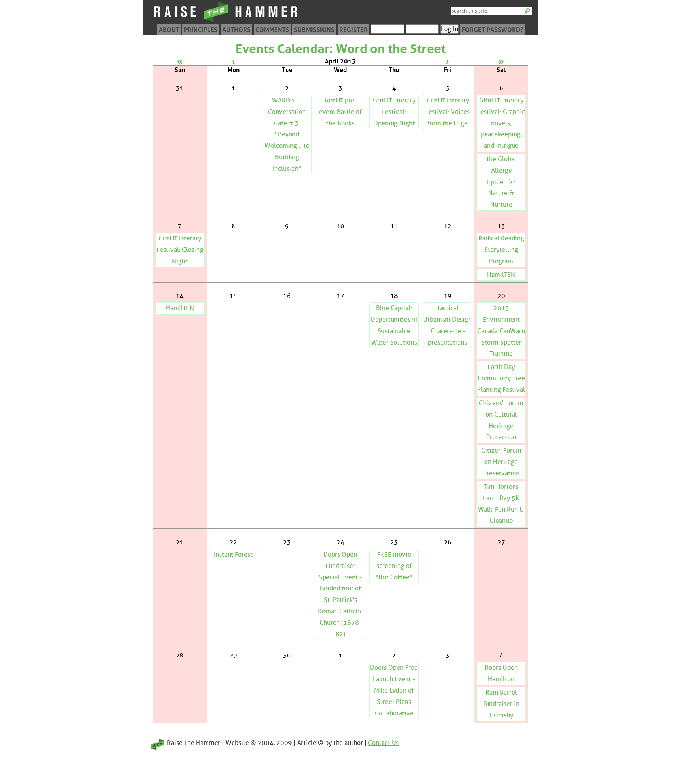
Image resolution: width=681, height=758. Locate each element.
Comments (272, 30)
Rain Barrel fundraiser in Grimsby (501, 704)
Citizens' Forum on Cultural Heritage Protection (501, 420)
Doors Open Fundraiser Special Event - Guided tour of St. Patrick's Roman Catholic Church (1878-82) (340, 594)
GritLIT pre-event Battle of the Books (340, 112)
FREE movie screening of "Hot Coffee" (394, 566)
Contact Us (383, 743)
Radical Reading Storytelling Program (501, 250)
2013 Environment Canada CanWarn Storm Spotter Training (501, 330)
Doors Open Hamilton (501, 673)
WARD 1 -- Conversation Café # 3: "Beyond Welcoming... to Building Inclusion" (286, 134)
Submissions (314, 30)
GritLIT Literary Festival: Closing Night (179, 250)
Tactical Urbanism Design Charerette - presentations (447, 325)
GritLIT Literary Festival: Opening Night (394, 112)
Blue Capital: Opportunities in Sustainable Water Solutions (393, 325)
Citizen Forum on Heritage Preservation (501, 462)
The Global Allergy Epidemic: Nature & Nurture (501, 181)
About (169, 30)
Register (353, 30)
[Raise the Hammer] (226, 21)
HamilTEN (501, 274)
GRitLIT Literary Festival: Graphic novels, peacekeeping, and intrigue (501, 123)
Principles (201, 30)
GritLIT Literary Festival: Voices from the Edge (447, 112)
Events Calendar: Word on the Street (341, 48)
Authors (236, 30)
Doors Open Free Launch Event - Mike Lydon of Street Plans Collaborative (394, 690)
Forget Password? (492, 30)
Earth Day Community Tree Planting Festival (501, 378)
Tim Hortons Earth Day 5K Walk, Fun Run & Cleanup (501, 503)
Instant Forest (233, 554)
